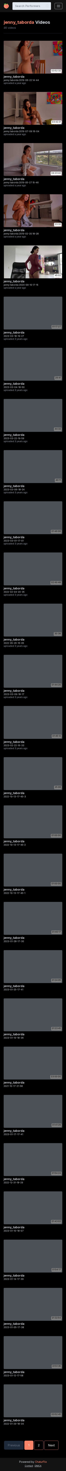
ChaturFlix (41, 1461)
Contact (29, 1465)
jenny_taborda (14, 76)
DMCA (38, 1465)
